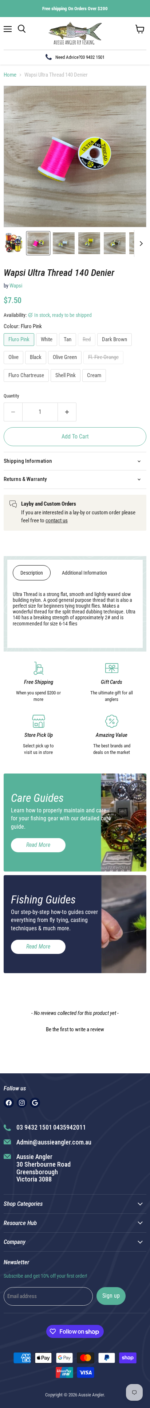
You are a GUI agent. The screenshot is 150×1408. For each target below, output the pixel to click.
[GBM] (35, 1103)
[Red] (87, 347)
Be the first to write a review (75, 1029)
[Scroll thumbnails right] (140, 243)
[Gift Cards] (112, 682)
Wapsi (15, 285)
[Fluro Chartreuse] (27, 383)
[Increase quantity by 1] (67, 412)
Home (10, 75)
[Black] (36, 366)
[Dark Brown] (115, 347)
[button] (75, 1028)
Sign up (111, 1295)
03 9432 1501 (92, 57)
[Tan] (68, 347)
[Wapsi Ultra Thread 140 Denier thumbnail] (14, 243)
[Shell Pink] (66, 383)
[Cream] (95, 383)
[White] (47, 347)
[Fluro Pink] (20, 347)
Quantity (11, 396)
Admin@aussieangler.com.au (53, 1142)
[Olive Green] (65, 366)
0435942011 (69, 1127)
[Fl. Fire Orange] (104, 366)
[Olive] (14, 366)
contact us (57, 520)
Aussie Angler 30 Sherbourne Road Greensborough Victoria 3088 (43, 1168)
